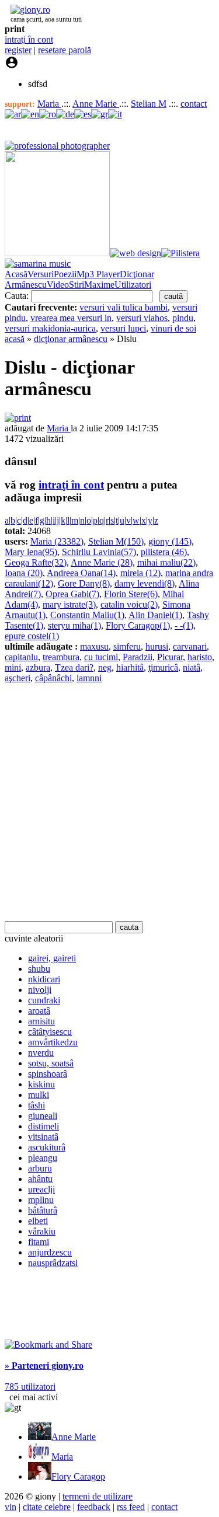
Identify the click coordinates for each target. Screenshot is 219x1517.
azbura (38, 667)
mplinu (41, 1200)
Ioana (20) (24, 573)
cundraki (44, 1000)
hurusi (156, 646)
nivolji (39, 990)
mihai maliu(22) (166, 562)
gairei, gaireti (52, 958)
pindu (182, 318)
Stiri (76, 285)
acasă (15, 339)
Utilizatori (132, 285)
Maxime (99, 285)
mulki (38, 1095)
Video (58, 285)
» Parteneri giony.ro (44, 1365)
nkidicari (44, 979)
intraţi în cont (29, 39)
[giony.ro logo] (27, 10)
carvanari (190, 646)
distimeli (43, 1126)
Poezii (65, 274)
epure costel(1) (32, 636)
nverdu (41, 1053)
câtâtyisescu (50, 1032)
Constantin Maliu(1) (87, 615)
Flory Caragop (78, 1476)
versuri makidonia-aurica (50, 328)
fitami (38, 1242)
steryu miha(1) (74, 625)
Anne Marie (95, 104)
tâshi (36, 1105)
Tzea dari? (74, 667)
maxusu (94, 646)
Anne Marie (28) (102, 562)
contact (193, 104)
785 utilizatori (30, 1387)
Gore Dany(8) (84, 583)
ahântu (40, 1179)
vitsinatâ (43, 1137)
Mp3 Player (98, 274)
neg (105, 667)
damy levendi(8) (144, 583)
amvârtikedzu (53, 1042)
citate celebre (47, 1507)
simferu (127, 646)
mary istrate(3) (69, 604)
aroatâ (39, 1011)
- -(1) (184, 625)
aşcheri (17, 678)
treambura (61, 657)
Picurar (170, 657)
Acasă (16, 274)
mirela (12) (140, 573)
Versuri (40, 274)
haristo (199, 657)
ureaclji (41, 1189)
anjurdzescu (50, 1252)
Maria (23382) (57, 541)
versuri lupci (123, 328)
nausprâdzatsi (53, 1263)
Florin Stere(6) (131, 594)
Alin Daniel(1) (155, 615)
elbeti (38, 1221)
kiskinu (41, 1084)
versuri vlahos (142, 318)
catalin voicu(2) (129, 604)
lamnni (89, 678)
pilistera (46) (164, 552)
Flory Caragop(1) (138, 625)
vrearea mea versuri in (71, 318)
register (18, 50)
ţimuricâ (163, 667)
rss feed (131, 1507)
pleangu (42, 1158)
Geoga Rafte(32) (36, 562)
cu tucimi (101, 657)
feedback (93, 1507)
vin (10, 1507)
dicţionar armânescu (70, 339)
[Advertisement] (109, 802)
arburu (40, 1168)
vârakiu (41, 1231)
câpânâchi (53, 678)
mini (13, 667)
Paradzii (137, 657)
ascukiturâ (46, 1147)
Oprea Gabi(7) (72, 594)
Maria (49, 104)
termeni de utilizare (97, 1496)
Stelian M (148, 104)
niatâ (191, 667)
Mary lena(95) (31, 552)
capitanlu (21, 657)
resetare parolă (64, 50)
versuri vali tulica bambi (123, 307)
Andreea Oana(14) (81, 573)
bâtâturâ (42, 1210)
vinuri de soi (173, 328)
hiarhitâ (130, 667)
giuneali (42, 1116)
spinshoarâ (47, 1074)
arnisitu (41, 1021)
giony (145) (170, 541)
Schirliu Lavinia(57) (99, 552)
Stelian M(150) (116, 541)
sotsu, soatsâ (51, 1063)
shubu (39, 969)
